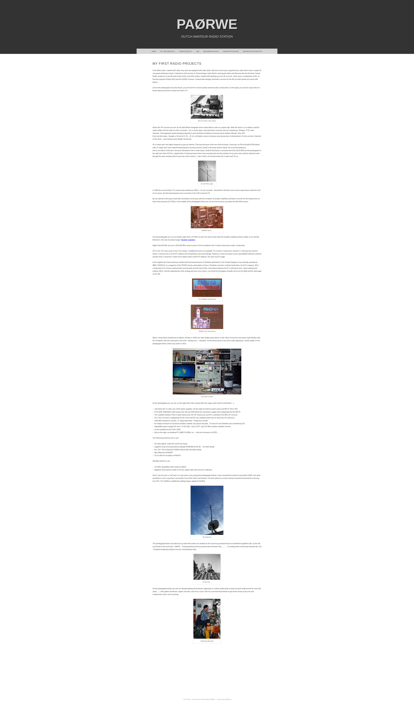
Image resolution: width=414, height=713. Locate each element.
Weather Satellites (188, 240)
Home (154, 51)
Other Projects (185, 51)
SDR (197, 51)
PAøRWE (207, 24)
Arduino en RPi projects (252, 51)
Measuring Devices (211, 51)
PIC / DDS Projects (167, 51)
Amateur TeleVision (231, 51)
